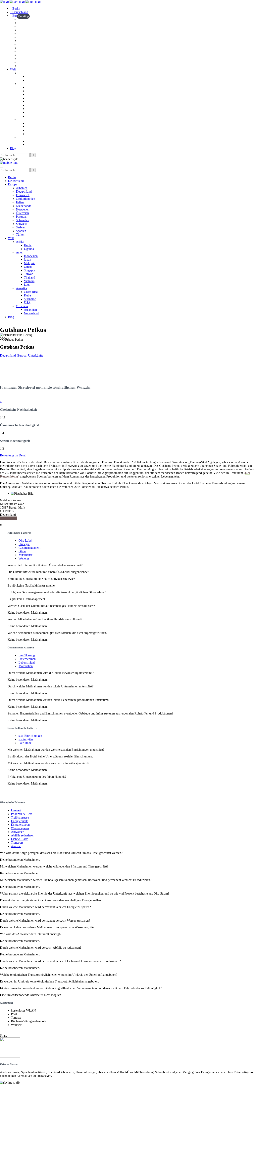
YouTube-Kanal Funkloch (17, 1131)
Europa (21, 355)
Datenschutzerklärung (15, 1149)
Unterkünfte (35, 355)
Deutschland (8, 355)
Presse (4, 1103)
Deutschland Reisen (13, 1114)
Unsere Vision (9, 1089)
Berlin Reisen (9, 1117)
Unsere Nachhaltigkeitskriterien (21, 1093)
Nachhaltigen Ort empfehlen (19, 1100)
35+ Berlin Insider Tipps (16, 1121)
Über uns (6, 1096)
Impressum (7, 1145)
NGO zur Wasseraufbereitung (20, 1135)
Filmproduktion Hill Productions (22, 1138)
